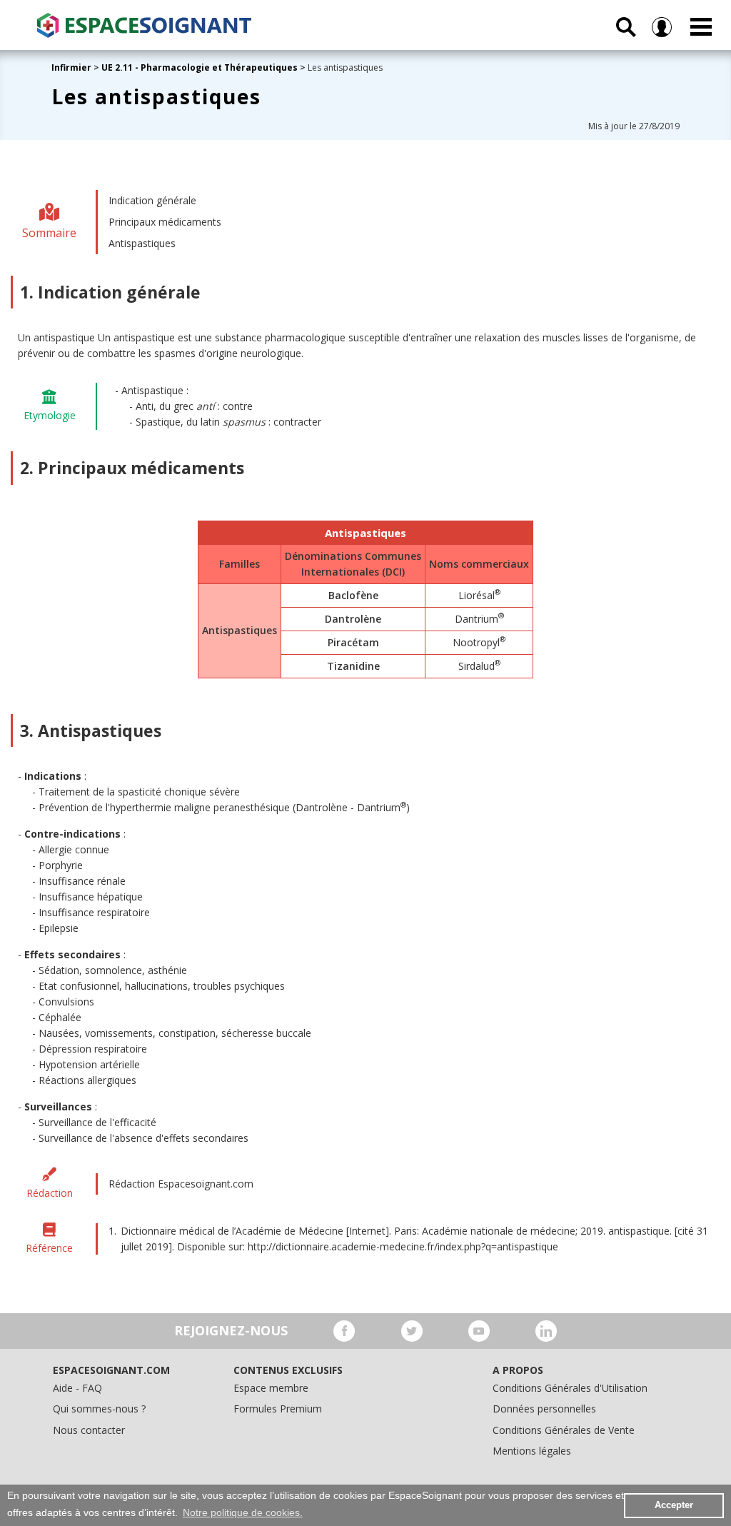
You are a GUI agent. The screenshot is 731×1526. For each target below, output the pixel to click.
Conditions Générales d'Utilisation (570, 1388)
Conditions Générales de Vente (564, 1430)
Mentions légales (532, 1450)
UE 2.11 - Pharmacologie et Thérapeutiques (199, 67)
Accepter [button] (674, 1505)
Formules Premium (277, 1408)
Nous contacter (89, 1430)
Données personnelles (544, 1408)
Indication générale (152, 200)
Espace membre (270, 1388)
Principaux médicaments (165, 222)
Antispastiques (142, 243)
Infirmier (71, 67)
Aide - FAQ (77, 1388)
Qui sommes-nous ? (99, 1408)
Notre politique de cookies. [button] (243, 1512)
